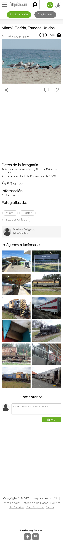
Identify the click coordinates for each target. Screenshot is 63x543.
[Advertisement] (31, 128)
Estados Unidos (16, 219)
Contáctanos (35, 507)
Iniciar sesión (19, 14)
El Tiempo (12, 184)
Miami (10, 212)
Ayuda (50, 507)
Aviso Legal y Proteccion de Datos (25, 503)
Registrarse (45, 14)
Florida (27, 212)
